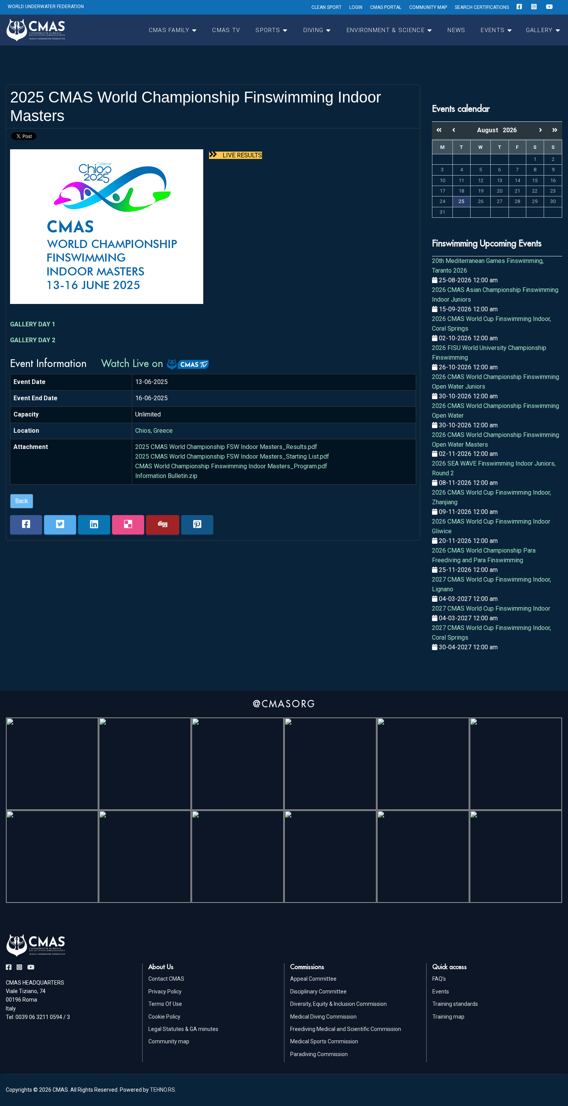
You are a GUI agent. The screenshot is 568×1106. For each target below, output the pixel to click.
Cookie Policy (164, 1017)
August (490, 130)
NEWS (456, 30)
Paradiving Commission (319, 1054)
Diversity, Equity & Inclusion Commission (338, 1004)
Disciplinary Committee (318, 991)
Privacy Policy (165, 991)
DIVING (313, 30)
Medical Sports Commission (324, 1041)
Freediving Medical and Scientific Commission (345, 1029)
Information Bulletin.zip (166, 476)
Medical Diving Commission (323, 1017)
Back (21, 501)
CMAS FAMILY (169, 30)
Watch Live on (133, 363)
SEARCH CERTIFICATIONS (482, 7)
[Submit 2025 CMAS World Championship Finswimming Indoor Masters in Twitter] (60, 524)
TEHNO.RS (162, 1090)
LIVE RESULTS (241, 155)
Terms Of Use (165, 1004)
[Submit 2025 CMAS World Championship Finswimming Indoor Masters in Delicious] (128, 524)
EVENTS (493, 30)
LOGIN (355, 7)
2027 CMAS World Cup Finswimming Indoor (491, 608)
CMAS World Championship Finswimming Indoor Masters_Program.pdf (231, 466)
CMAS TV (226, 30)
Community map (168, 1041)
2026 (510, 130)
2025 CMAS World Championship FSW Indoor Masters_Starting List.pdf (232, 456)
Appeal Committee (313, 979)
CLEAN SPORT (326, 7)
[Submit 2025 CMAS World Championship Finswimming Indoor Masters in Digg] (162, 524)
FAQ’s (439, 979)
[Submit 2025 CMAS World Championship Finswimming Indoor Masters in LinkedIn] (94, 524)
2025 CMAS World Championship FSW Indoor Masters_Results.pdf (226, 447)
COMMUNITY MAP (428, 7)
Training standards (455, 1004)
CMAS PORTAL (385, 7)
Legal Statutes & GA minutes (183, 1029)
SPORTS (267, 30)
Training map (448, 1017)
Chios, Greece (154, 430)
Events (440, 991)
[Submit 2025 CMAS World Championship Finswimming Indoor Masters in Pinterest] (197, 524)
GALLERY (539, 30)
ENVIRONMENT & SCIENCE (386, 30)
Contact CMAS (166, 979)
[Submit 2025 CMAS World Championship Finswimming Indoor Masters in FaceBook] (26, 524)
